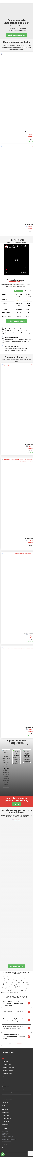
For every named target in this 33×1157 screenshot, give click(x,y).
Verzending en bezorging (7, 1096)
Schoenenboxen (5, 1112)
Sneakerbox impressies (16, 357)
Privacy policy (5, 1102)
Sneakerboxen (5, 1061)
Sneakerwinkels (5, 1124)
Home (3, 1058)
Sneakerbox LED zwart (8, 1070)
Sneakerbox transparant (8, 1067)
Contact (3, 1082)
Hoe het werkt (16, 240)
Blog (3, 1079)
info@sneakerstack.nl (6, 1141)
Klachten (3, 1105)
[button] (29, 1003)
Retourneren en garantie (7, 1093)
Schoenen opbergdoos (6, 1118)
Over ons (4, 1076)
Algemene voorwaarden (7, 1099)
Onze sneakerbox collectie (16, 42)
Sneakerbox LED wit (7, 1073)
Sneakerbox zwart (7, 1064)
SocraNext (19, 1043)
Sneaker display (5, 1115)
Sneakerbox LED (5, 1121)
